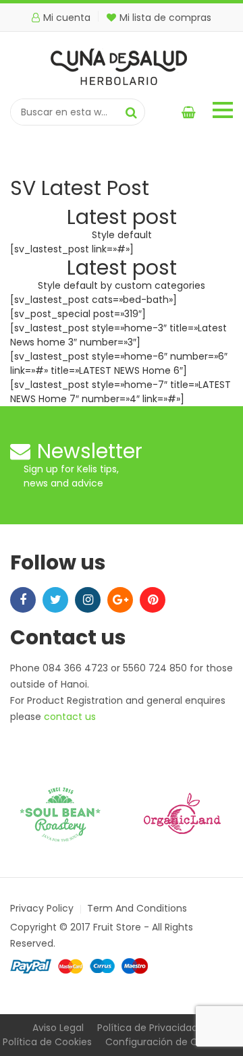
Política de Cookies (47, 1042)
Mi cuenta (66, 17)
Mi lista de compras (165, 17)
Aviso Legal (58, 1027)
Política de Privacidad (147, 1027)
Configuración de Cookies (166, 1042)
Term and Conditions (137, 908)
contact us (70, 716)
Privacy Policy (42, 908)
